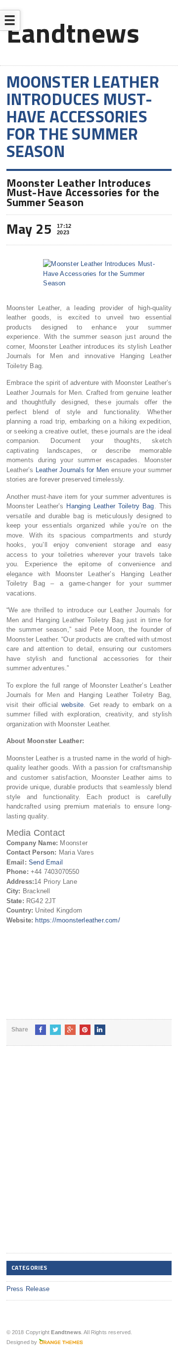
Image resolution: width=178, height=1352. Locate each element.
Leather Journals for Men (73, 470)
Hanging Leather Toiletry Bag (110, 506)
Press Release (28, 1289)
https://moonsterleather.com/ (77, 920)
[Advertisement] (89, 1157)
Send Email (46, 862)
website (72, 704)
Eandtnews (73, 32)
